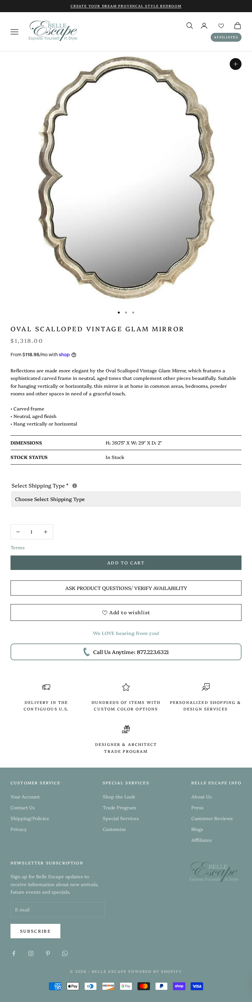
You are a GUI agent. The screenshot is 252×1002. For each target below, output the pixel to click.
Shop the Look (119, 796)
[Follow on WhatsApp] (65, 953)
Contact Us (22, 807)
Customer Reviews (212, 818)
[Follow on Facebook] (13, 953)
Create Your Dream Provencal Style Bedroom (126, 6)
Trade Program (119, 807)
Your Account (25, 796)
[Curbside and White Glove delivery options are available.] (74, 485)
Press (197, 807)
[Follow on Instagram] (31, 953)
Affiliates (226, 37)
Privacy (18, 829)
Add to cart (126, 562)
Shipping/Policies (29, 818)
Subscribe (35, 931)
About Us (201, 796)
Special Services (121, 818)
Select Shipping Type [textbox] (95, 485)
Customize (114, 829)
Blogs (197, 829)
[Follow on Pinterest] (48, 953)
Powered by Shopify (155, 971)
